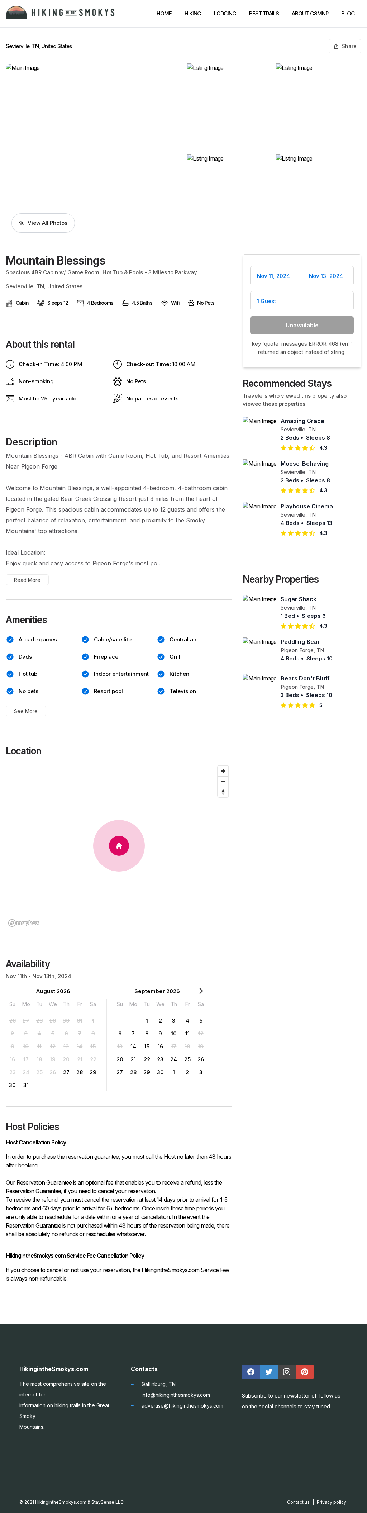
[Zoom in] (223, 771)
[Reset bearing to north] (223, 792)
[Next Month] (201, 992)
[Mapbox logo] (23, 923)
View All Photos (47, 222)
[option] (12, 1020)
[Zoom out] (223, 781)
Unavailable (302, 325)
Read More (27, 580)
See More (26, 711)
